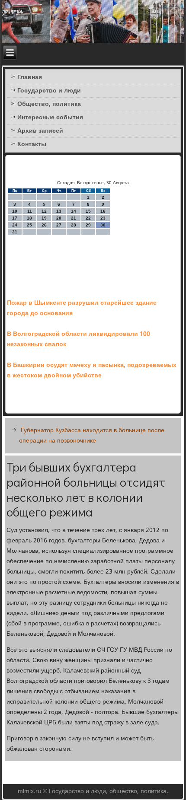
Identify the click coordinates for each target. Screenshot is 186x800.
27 (58, 225)
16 (103, 211)
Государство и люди (49, 91)
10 (14, 211)
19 (44, 218)
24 (14, 225)
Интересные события (50, 117)
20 (58, 218)
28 (73, 225)
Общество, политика (49, 104)
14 (73, 211)
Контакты (31, 144)
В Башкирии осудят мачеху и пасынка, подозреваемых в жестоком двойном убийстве (91, 370)
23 (103, 218)
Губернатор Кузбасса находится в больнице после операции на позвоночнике (91, 435)
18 (29, 218)
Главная (29, 77)
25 (29, 225)
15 (88, 211)
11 (29, 211)
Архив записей (40, 131)
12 (44, 211)
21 (73, 218)
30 (103, 225)
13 (58, 211)
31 (14, 231)
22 (88, 218)
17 (14, 218)
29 (88, 225)
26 (44, 225)
